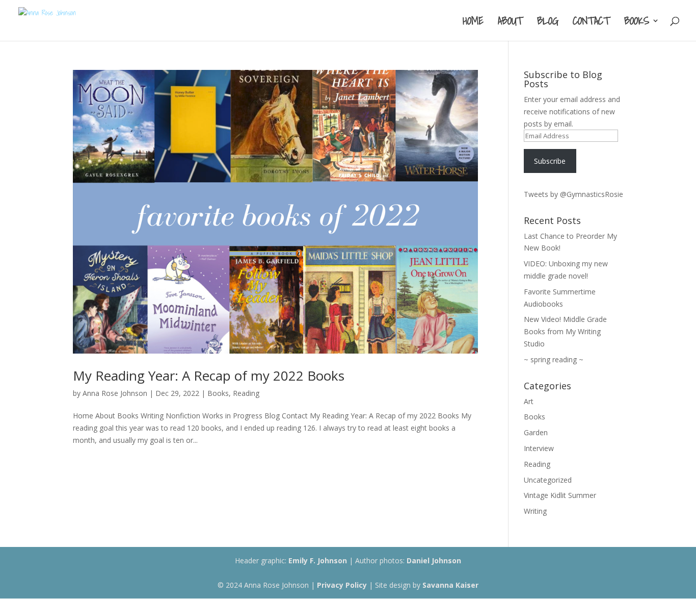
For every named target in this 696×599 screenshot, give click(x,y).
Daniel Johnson (434, 560)
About (510, 23)
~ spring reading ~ (553, 359)
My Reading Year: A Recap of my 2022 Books (208, 375)
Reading (246, 393)
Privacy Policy (342, 585)
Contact (591, 23)
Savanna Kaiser (450, 585)
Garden (536, 432)
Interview (539, 448)
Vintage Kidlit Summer (560, 495)
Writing (535, 511)
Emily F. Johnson (317, 560)
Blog (547, 23)
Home (473, 23)
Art (528, 401)
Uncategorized (548, 480)
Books (636, 23)
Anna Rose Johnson (115, 393)
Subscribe (550, 161)
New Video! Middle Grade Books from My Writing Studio (565, 331)
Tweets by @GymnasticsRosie (573, 194)
